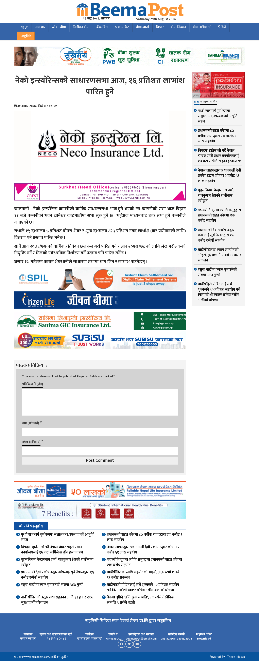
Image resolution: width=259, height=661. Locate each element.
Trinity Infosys (236, 657)
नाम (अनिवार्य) (30, 423)
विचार (160, 27)
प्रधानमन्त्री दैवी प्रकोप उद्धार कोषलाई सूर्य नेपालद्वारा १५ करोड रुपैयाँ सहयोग (57, 575)
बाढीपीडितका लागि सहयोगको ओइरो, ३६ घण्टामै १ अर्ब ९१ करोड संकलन (143, 575)
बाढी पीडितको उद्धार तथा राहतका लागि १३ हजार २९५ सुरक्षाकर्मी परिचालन (57, 600)
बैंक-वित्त (102, 27)
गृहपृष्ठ (24, 27)
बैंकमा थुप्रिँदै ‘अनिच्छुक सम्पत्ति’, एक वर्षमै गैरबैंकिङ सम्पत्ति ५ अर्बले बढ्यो (140, 600)
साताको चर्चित (208, 102)
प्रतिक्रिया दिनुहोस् (32, 384)
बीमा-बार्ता (142, 27)
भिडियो (222, 27)
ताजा (197, 102)
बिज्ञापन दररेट (204, 634)
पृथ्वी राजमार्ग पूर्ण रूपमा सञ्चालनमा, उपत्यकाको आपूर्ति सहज (57, 537)
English (26, 36)
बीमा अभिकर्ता (202, 27)
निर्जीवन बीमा (81, 27)
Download (204, 638)
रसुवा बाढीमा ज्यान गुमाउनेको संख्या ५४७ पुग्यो (52, 584)
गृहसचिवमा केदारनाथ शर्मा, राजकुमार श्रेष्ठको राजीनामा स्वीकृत (57, 562)
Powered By (217, 657)
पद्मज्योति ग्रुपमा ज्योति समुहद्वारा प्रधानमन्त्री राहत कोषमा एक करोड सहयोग (144, 562)
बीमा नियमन (178, 27)
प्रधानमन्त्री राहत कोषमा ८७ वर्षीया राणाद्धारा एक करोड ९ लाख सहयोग (144, 537)
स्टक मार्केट (122, 27)
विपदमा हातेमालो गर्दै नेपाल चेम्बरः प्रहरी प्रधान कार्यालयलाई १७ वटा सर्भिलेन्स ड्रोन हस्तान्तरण (52, 550)
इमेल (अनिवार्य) (31, 442)
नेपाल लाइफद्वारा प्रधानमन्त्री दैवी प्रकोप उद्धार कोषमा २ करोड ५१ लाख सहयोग (143, 550)
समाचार (40, 27)
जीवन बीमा (59, 27)
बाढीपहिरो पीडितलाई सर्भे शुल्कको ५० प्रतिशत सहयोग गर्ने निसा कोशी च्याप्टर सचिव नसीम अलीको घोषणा (143, 587)
